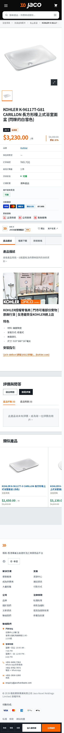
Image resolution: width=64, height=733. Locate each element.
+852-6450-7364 (14, 663)
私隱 (4, 718)
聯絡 (4, 728)
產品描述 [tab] (7, 240)
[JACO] (30, 5)
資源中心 (37, 576)
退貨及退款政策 (41, 610)
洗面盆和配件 (20, 23)
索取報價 (6, 576)
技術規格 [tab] (37, 240)
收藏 (18, 728)
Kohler (24, 148)
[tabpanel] (31, 308)
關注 (42, 228)
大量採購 (6, 586)
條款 (11, 718)
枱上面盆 (33, 23)
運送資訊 (37, 581)
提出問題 (10, 392)
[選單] (5, 5)
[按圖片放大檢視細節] (54, 82)
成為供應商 (8, 581)
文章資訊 (6, 610)
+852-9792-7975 (13, 668)
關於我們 (6, 605)
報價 (11, 728)
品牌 (4, 600)
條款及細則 (38, 605)
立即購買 (51, 728)
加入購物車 (32, 728)
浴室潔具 (6, 23)
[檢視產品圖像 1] (7, 96)
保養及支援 (38, 615)
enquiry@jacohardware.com (19, 682)
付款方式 (37, 586)
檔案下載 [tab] (22, 240)
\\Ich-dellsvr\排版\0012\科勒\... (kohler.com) (26, 354)
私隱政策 (37, 600)
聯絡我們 (6, 615)
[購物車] (55, 5)
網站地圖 (20, 718)
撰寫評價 (26, 392)
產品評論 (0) (9, 401)
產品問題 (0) (26, 401)
